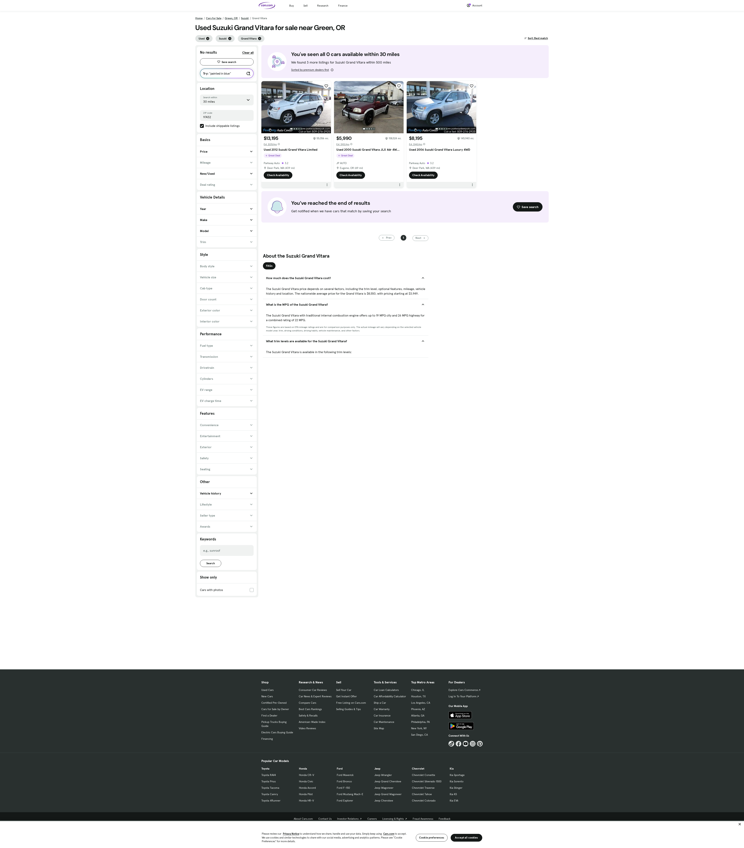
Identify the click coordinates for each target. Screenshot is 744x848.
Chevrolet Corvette (423, 775)
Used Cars (267, 690)
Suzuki (245, 18)
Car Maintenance (384, 722)
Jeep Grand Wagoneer (387, 794)
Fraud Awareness (423, 818)
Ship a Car (380, 702)
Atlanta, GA (417, 715)
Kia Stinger (456, 788)
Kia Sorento (456, 781)
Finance (343, 5)
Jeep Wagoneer (383, 788)
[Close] (739, 824)
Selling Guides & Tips (348, 709)
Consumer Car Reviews (313, 690)
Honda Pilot (306, 794)
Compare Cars (307, 702)
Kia (452, 768)
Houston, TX (418, 696)
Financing (267, 738)
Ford (340, 768)
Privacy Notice (291, 833)
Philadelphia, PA (420, 722)
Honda (303, 768)
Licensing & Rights (393, 818)
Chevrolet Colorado (424, 800)
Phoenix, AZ (418, 709)
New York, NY (419, 728)
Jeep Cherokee (383, 800)
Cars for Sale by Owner (275, 709)
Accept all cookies (466, 837)
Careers (372, 818)
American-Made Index (312, 722)
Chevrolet (418, 768)
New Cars (267, 696)
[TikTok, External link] (451, 744)
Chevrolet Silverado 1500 (426, 781)
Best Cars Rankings (310, 709)
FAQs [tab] (269, 265)
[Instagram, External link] (472, 744)
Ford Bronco (344, 781)
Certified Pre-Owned (274, 702)
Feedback (444, 818)
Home (199, 18)
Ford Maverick (345, 775)
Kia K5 (453, 794)
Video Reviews (307, 728)
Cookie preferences (431, 837)
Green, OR (231, 18)
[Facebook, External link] (458, 744)
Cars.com (388, 833)
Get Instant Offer (346, 696)
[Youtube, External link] (465, 744)
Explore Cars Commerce (463, 690)
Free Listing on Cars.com (351, 702)
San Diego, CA (419, 734)
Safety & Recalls (308, 715)
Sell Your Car (343, 690)
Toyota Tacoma (270, 788)
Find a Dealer (269, 715)
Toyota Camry (269, 794)
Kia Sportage (457, 775)
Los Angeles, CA (420, 702)
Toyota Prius (268, 781)
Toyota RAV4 (268, 775)
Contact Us (325, 818)
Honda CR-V (306, 775)
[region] (372, 834)
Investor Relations (348, 818)
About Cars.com (303, 818)
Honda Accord (307, 788)
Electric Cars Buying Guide (277, 732)
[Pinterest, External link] (480, 744)
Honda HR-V (306, 800)
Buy (291, 5)
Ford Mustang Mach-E (350, 794)
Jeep (377, 768)
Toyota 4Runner (270, 800)
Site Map (379, 728)
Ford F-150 (343, 788)
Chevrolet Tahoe (422, 794)
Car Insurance (382, 715)
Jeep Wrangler (383, 775)
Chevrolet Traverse (423, 788)
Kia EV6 (454, 800)
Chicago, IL (417, 690)
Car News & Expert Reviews (315, 696)
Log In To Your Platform (462, 696)
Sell (305, 5)
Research (322, 5)
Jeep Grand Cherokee (387, 781)
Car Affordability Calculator (390, 696)
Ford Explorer (345, 800)
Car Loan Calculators (386, 690)
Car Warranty (381, 709)
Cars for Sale (213, 18)
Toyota (265, 768)
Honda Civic (306, 781)
